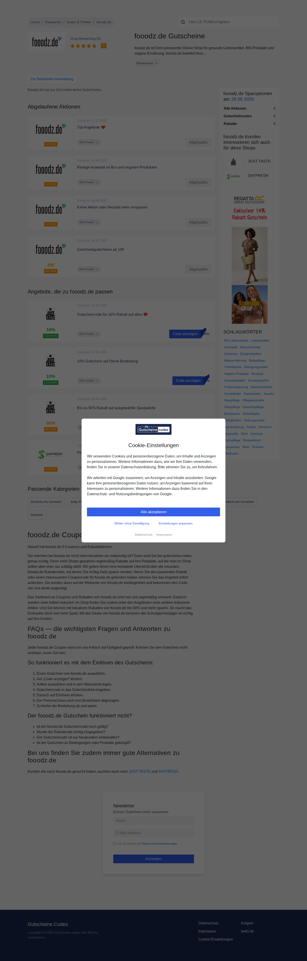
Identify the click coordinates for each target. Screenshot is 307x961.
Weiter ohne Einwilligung (131, 523)
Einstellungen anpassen (176, 523)
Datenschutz (144, 534)
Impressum (164, 534)
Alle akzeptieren (154, 512)
